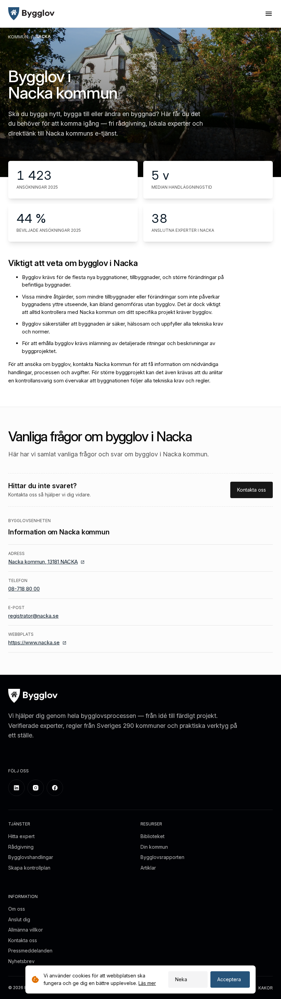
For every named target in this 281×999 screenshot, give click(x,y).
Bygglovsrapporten (162, 857)
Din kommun (154, 847)
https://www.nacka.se (34, 642)
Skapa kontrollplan (29, 868)
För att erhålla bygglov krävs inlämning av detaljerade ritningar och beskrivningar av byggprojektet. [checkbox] (118, 347)
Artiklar (148, 868)
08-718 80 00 (24, 588)
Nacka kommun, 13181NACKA (43, 561)
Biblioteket (152, 836)
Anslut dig (19, 919)
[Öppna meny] (269, 14)
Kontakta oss (251, 490)
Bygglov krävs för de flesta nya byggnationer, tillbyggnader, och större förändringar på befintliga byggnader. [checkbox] (123, 281)
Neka (181, 979)
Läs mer (147, 983)
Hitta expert (21, 836)
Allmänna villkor (25, 930)
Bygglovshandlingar (30, 857)
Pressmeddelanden (30, 950)
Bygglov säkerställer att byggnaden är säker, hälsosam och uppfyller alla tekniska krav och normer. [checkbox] (122, 327)
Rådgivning (21, 847)
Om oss (16, 909)
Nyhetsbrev (21, 961)
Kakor (265, 987)
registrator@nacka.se (33, 615)
